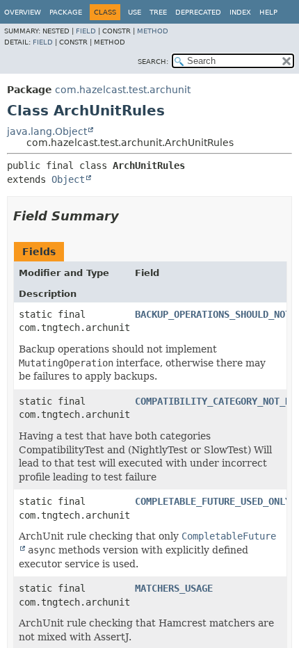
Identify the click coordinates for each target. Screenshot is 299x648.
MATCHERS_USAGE (174, 588)
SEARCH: (153, 61)
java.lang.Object (47, 131)
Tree (158, 12)
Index (240, 12)
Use (134, 12)
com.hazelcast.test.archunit (123, 89)
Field (86, 31)
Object (68, 179)
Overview (22, 12)
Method (152, 31)
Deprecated (198, 12)
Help (268, 12)
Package (65, 12)
